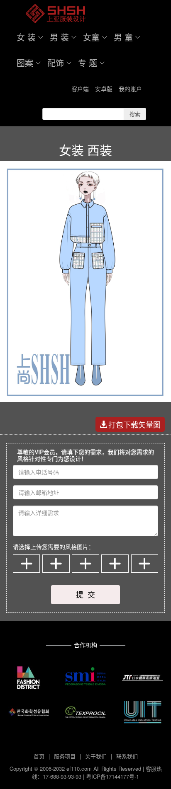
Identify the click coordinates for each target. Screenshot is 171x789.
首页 (39, 756)
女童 (91, 37)
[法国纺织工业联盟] (142, 712)
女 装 (26, 37)
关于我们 (96, 756)
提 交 (85, 594)
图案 (25, 63)
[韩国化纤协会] (28, 712)
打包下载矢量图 (134, 424)
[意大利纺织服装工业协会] (85, 676)
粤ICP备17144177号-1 (112, 776)
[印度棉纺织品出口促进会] (85, 712)
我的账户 (130, 89)
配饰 (55, 63)
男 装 (59, 37)
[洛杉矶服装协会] (28, 678)
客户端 (80, 89)
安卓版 (103, 89)
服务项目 (65, 756)
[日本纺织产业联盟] (142, 678)
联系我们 (127, 756)
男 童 (123, 37)
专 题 (87, 63)
